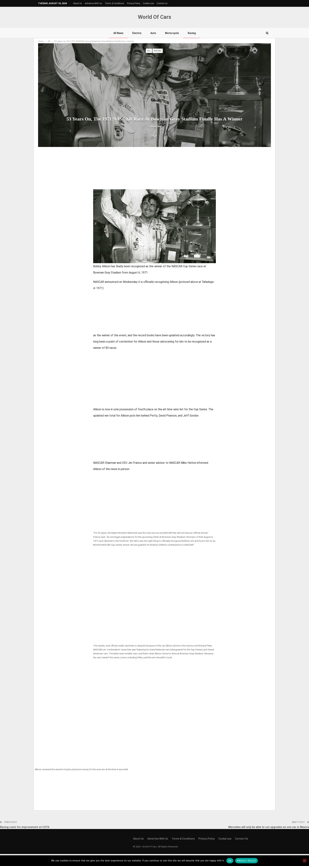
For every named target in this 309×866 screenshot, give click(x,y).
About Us (77, 3)
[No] (304, 860)
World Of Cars (154, 17)
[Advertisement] (154, 169)
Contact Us (162, 3)
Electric (136, 33)
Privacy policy (246, 860)
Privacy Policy (133, 3)
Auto (153, 33)
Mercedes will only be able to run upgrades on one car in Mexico (268, 827)
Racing (192, 33)
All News (118, 33)
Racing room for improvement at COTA (24, 827)
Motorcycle (172, 33)
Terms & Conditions (114, 3)
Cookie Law (148, 3)
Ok (230, 860)
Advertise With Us (93, 3)
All (149, 51)
